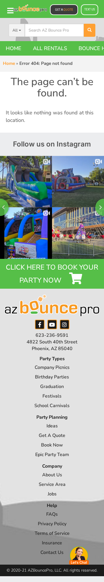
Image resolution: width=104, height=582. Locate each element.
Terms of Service (52, 533)
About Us (52, 475)
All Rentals (50, 48)
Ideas (52, 426)
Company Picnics (52, 367)
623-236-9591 (52, 335)
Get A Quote (52, 435)
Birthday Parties (52, 377)
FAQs (52, 514)
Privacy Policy (52, 524)
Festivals (52, 396)
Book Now (52, 445)
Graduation (52, 386)
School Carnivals (52, 405)
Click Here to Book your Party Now (52, 274)
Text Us (89, 9)
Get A (64, 9)
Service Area (52, 484)
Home (13, 48)
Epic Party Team (52, 454)
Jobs (52, 494)
